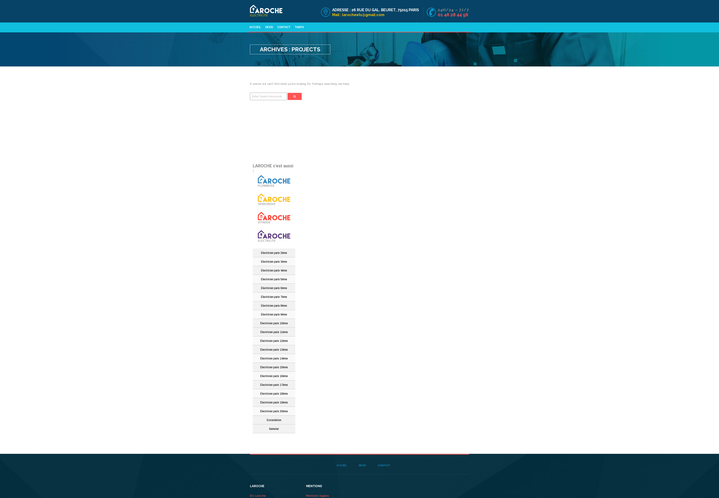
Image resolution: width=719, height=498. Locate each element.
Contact (283, 27)
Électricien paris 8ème (274, 305)
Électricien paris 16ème (274, 376)
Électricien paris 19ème (274, 402)
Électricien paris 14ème (274, 358)
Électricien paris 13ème (274, 349)
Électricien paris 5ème (274, 279)
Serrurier (274, 428)
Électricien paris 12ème (274, 340)
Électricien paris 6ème (274, 288)
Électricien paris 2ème (274, 252)
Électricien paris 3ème (274, 261)
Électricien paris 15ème (274, 367)
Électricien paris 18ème (274, 393)
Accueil (255, 27)
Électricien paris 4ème (274, 270)
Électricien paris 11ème (274, 332)
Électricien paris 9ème (274, 314)
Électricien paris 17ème (274, 384)
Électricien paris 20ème (274, 411)
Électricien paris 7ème (274, 296)
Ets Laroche (258, 495)
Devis (269, 27)
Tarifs (299, 27)
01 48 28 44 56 (453, 14)
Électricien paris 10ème (274, 323)
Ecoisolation (274, 420)
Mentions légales (317, 495)
